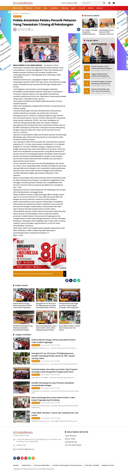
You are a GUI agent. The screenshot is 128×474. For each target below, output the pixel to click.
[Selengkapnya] (38, 432)
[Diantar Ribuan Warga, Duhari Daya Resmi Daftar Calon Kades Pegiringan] (23, 295)
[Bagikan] (78, 29)
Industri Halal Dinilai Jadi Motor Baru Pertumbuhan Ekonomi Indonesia (100, 90)
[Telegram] (74, 280)
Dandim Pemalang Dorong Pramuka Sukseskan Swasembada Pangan (22, 328)
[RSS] (33, 458)
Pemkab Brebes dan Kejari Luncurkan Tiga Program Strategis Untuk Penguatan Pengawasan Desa (69, 306)
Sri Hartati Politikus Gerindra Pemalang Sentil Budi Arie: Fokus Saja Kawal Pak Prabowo (101, 83)
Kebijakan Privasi (108, 465)
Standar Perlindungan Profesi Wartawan (67, 465)
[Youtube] (25, 458)
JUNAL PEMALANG (70, 436)
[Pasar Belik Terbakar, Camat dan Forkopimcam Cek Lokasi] (69, 317)
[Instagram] (22, 458)
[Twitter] (70, 280)
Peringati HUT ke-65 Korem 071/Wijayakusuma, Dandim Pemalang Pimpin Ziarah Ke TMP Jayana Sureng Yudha (46, 306)
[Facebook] (67, 280)
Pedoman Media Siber (42, 465)
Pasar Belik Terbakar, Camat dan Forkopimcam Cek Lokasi (69, 328)
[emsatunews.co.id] (23, 3)
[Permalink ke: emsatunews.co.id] (15, 29)
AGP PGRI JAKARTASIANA (73, 445)
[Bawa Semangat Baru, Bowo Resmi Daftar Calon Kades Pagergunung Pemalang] (46, 317)
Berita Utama (17, 16)
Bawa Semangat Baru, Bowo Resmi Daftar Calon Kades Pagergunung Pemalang (46, 328)
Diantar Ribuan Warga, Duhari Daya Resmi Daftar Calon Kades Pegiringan (22, 305)
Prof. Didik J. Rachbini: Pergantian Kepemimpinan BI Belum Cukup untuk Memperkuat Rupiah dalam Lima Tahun (90, 32)
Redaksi (16, 465)
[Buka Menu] (113, 3)
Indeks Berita (26, 465)
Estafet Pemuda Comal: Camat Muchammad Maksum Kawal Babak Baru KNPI (102, 67)
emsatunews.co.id (23, 28)
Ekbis (85, 26)
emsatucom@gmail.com (25, 449)
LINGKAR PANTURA (71, 442)
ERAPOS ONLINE (70, 439)
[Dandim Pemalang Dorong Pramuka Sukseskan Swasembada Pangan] (23, 317)
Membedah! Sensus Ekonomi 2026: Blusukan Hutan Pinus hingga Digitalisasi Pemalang (107, 32)
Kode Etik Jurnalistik (92, 465)
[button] (104, 3)
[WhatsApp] (78, 280)
